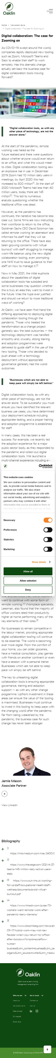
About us (16, 1001)
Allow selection (28, 580)
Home (4, 25)
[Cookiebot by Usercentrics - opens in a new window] (39, 466)
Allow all (28, 571)
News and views (18, 25)
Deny (28, 589)
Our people (17, 1016)
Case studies (17, 1011)
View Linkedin (9, 805)
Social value (17, 1022)
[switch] (48, 529)
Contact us (34, 1001)
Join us (32, 1006)
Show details (39, 562)
